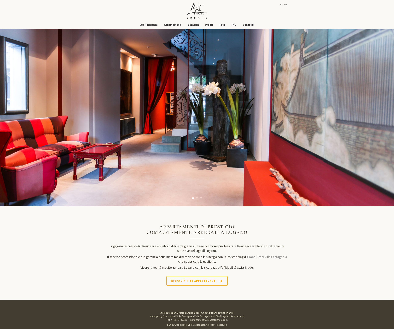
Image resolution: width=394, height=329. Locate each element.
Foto (222, 24)
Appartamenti (172, 24)
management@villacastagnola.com (208, 319)
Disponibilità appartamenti (195, 281)
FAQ (234, 24)
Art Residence (149, 24)
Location (193, 24)
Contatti (248, 24)
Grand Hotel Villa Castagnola (267, 257)
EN (285, 4)
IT (281, 4)
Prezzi (209, 24)
